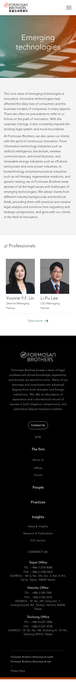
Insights (38, 517)
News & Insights (38, 526)
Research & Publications (38, 533)
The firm (38, 449)
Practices (38, 502)
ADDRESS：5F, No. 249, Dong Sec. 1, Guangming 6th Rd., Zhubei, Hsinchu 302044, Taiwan (38, 605)
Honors (38, 475)
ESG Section (38, 540)
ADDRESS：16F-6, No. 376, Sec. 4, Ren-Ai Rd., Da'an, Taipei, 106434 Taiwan (38, 578)
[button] (68, 7)
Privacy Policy (18, 671)
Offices (38, 468)
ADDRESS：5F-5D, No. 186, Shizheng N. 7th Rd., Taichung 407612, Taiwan (38, 632)
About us (38, 460)
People (38, 487)
